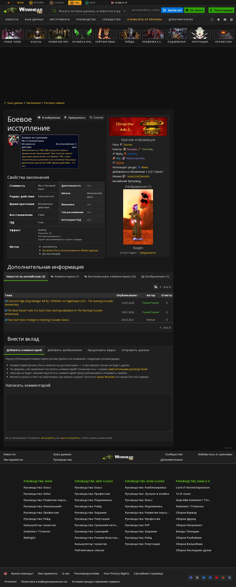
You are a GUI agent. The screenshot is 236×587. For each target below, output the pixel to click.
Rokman (151, 319)
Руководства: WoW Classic (145, 481)
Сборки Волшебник (189, 544)
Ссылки (98, 117)
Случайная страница (148, 573)
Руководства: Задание (91, 512)
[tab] (26, 276)
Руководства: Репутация (92, 519)
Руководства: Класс (37, 487)
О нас (66, 573)
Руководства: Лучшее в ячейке (147, 494)
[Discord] (191, 577)
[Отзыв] (225, 19)
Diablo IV (121, 2)
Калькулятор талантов (40, 525)
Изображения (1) (138, 186)
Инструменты (13, 459)
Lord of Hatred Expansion (193, 487)
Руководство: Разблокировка (145, 487)
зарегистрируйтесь (70, 437)
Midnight (30, 537)
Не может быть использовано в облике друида (70, 250)
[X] (197, 577)
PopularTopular (151, 302)
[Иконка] (13, 140)
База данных (34, 19)
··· (101, 2)
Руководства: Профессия (41, 512)
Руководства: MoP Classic (94, 481)
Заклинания (33, 103)
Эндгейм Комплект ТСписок (194, 500)
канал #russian (106, 377)
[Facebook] (210, 577)
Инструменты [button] (60, 19)
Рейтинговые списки (89, 550)
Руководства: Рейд (37, 519)
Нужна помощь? (22, 573)
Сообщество (111, 19)
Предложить (148, 252)
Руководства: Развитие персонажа (47, 500)
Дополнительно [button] (181, 19)
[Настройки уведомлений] (218, 19)
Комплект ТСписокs (190, 506)
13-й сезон (183, 494)
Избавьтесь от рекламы (144, 19)
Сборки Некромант (189, 525)
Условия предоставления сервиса (96, 581)
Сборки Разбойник (189, 537)
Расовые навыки (54, 103)
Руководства (86, 19)
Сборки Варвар (186, 512)
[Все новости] (8, 3)
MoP (93, 2)
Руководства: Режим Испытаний (98, 537)
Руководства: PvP (137, 525)
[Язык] (231, 19)
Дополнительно (171, 459)
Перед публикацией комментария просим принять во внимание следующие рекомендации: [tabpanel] (77, 398)
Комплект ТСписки (37, 531)
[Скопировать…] (156, 287)
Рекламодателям (86, 573)
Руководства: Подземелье (93, 500)
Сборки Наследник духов (193, 550)
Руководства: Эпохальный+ (43, 506)
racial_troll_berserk (137, 176)
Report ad (228, 448)
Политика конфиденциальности (44, 581)
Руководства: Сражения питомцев (98, 525)
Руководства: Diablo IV (193, 481)
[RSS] (223, 577)
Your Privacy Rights (116, 573)
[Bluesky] (203, 577)
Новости (12, 19)
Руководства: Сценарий (91, 531)
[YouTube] (216, 577)
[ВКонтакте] (229, 577)
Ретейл (39, 2)
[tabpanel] (88, 306)
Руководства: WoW (38, 481)
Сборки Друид (186, 519)
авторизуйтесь (48, 437)
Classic (59, 2)
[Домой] (24, 10)
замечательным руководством (127, 369)
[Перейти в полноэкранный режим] (212, 19)
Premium (11, 581)
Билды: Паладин (187, 531)
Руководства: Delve (37, 494)
